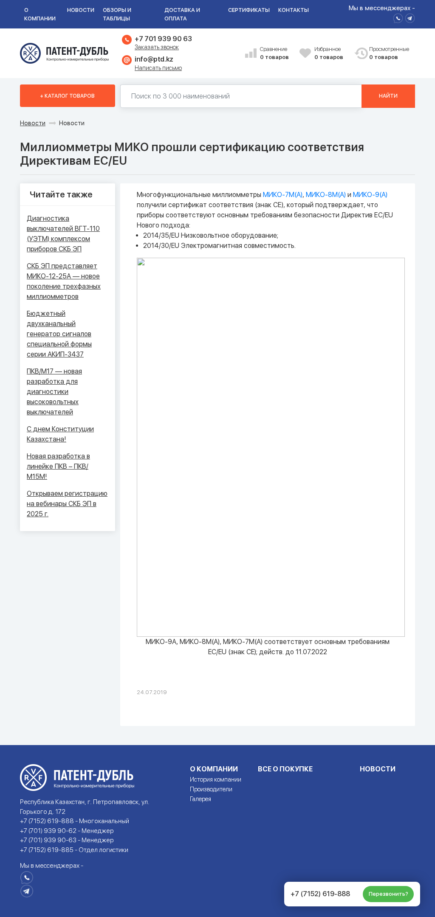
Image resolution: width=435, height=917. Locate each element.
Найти (388, 96)
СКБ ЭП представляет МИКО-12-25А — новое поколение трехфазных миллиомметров (64, 281)
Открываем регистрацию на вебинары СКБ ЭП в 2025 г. (67, 503)
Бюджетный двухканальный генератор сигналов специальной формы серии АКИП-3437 (59, 333)
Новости (80, 10)
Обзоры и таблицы (117, 14)
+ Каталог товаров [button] (67, 96)
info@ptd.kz (154, 59)
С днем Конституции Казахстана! (60, 434)
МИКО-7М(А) (282, 195)
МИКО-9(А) (370, 195)
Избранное (328, 53)
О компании (40, 14)
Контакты (293, 10)
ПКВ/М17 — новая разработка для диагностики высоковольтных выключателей (54, 391)
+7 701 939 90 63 (163, 39)
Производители (211, 789)
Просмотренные (385, 53)
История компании (215, 779)
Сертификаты (249, 10)
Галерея (200, 799)
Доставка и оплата (182, 14)
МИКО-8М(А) (326, 195)
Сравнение (274, 53)
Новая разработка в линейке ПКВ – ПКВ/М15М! (58, 466)
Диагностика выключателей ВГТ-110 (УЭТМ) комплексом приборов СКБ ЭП (63, 233)
